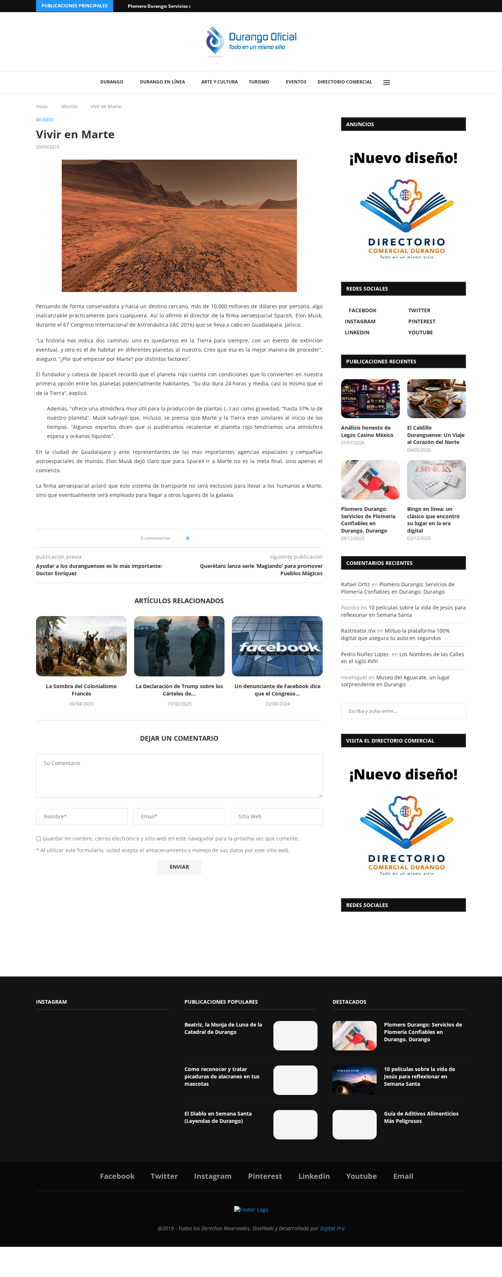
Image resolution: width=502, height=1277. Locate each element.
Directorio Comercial (345, 82)
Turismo (259, 82)
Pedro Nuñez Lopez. (365, 654)
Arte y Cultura (219, 82)
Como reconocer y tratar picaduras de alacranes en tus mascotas (221, 1076)
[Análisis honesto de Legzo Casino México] (370, 399)
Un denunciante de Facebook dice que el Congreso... (277, 690)
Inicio (42, 106)
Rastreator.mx (358, 630)
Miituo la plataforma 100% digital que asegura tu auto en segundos (395, 634)
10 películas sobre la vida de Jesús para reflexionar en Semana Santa (403, 611)
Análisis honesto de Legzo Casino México (367, 431)
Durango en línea (162, 82)
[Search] (403, 82)
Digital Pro (332, 1228)
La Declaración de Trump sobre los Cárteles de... (179, 690)
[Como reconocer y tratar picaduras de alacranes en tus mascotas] (295, 1080)
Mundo (70, 106)
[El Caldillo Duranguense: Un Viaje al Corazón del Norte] (436, 399)
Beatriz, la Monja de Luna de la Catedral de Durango (223, 1028)
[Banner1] (403, 820)
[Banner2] (403, 204)
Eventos (296, 82)
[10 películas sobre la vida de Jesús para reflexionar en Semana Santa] (355, 1080)
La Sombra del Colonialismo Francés (81, 690)
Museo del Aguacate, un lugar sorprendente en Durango (395, 681)
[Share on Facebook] (197, 538)
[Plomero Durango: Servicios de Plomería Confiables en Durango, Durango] (370, 479)
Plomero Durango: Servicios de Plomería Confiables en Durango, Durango (368, 519)
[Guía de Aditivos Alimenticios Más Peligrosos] (355, 1124)
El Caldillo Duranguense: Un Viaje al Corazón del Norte (436, 434)
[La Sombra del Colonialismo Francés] (81, 646)
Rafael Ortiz (355, 584)
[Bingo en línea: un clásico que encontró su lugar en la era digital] (436, 479)
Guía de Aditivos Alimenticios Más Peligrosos (421, 1117)
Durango (111, 82)
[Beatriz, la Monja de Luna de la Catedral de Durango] (295, 1035)
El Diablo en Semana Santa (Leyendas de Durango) (218, 1117)
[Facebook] (435, 6)
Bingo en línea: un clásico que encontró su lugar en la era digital (433, 519)
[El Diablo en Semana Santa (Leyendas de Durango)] (295, 1124)
